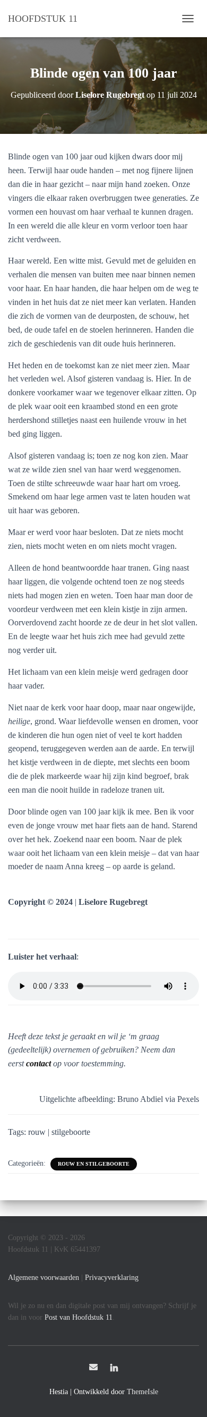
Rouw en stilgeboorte (94, 1164)
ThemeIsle (142, 1392)
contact (38, 1063)
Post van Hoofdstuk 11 (79, 1317)
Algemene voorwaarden (43, 1278)
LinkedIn (114, 1368)
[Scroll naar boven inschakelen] (186, 1395)
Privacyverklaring (112, 1278)
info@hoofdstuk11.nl (93, 1367)
